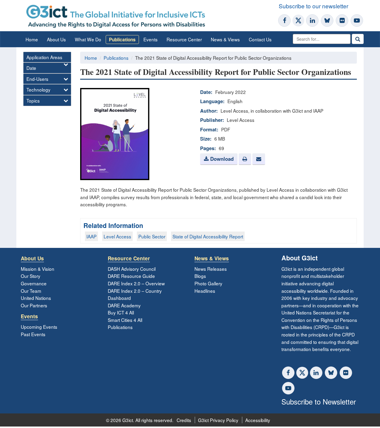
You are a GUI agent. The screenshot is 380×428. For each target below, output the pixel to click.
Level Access (117, 236)
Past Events (33, 334)
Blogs (200, 276)
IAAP (91, 236)
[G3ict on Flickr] (342, 20)
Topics (33, 100)
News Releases (210, 268)
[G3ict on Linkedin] (312, 20)
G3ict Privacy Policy (218, 420)
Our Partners (34, 305)
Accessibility (257, 420)
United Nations (36, 298)
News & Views (225, 39)
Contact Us (260, 39)
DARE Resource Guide (131, 276)
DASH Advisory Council (132, 268)
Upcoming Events (39, 326)
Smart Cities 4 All (125, 320)
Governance (34, 283)
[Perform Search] (358, 39)
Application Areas (44, 57)
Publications (122, 39)
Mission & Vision (37, 268)
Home (32, 39)
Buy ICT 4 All (121, 312)
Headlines (204, 290)
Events (150, 39)
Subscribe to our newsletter (313, 6)
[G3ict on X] (298, 20)
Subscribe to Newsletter (318, 401)
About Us (56, 39)
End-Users (37, 78)
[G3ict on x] (302, 372)
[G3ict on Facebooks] (288, 372)
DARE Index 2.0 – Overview (136, 283)
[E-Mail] (258, 159)
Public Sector (151, 236)
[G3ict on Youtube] (357, 20)
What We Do (88, 39)
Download (221, 158)
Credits (184, 420)
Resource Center (184, 39)
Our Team (31, 290)
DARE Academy (124, 305)
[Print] (245, 159)
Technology (38, 89)
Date (31, 67)
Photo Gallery (208, 283)
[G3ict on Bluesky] (327, 20)
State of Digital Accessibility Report (207, 236)
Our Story (30, 276)
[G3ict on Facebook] (284, 20)
